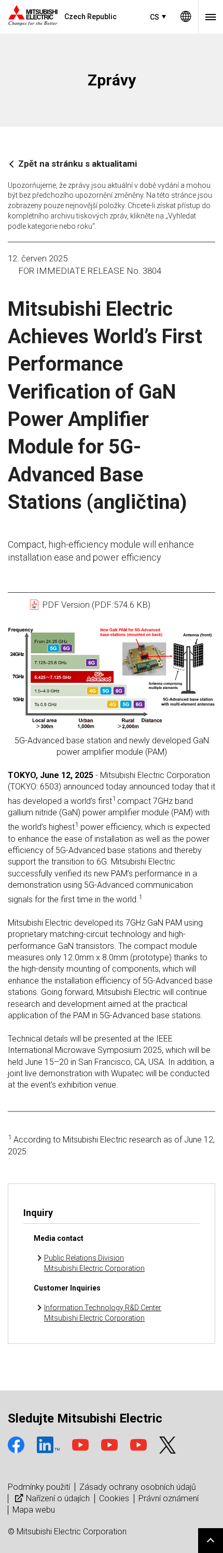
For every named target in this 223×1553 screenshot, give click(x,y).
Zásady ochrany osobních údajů (137, 1487)
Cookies (114, 1498)
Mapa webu (33, 1510)
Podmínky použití (39, 1487)
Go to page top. (210, 1540)
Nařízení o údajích (58, 1498)
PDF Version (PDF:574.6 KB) (95, 604)
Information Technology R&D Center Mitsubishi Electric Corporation (102, 1312)
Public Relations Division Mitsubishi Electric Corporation (94, 1263)
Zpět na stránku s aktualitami (77, 163)
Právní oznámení (168, 1498)
